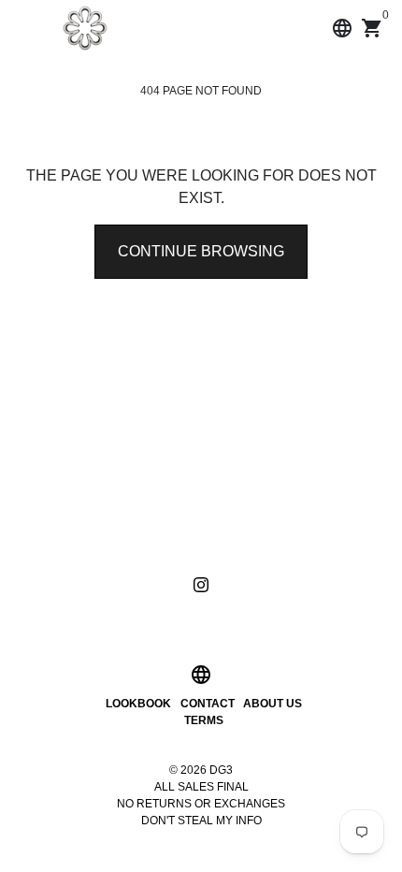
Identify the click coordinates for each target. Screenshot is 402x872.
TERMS (203, 720)
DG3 (221, 770)
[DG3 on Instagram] (201, 584)
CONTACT (207, 703)
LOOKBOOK (138, 703)
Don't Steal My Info (201, 820)
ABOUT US (272, 703)
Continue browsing (201, 251)
